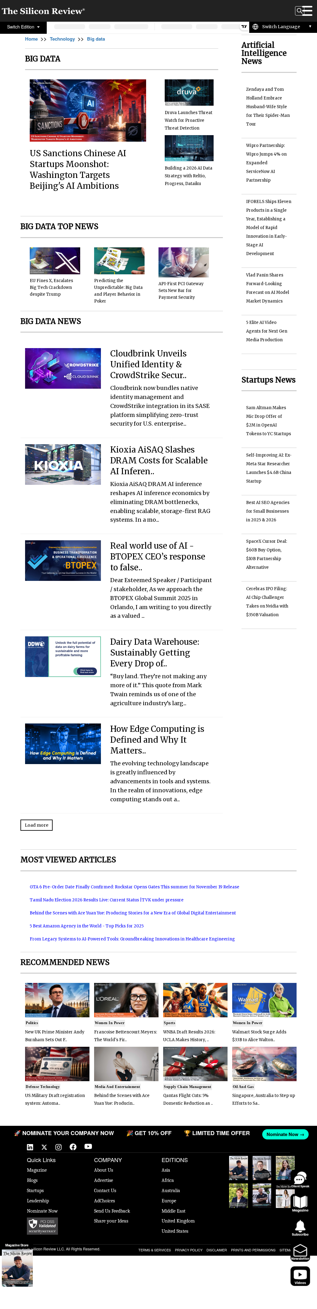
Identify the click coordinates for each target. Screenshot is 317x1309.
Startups (35, 1190)
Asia (166, 1170)
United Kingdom (178, 1221)
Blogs (32, 1180)
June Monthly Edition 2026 (285, 1195)
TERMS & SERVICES (154, 1249)
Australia (171, 1190)
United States (175, 1231)
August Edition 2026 (262, 1165)
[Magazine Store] (17, 1268)
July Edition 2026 (238, 1192)
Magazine (37, 1170)
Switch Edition (21, 27)
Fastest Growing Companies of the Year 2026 (285, 1168)
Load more (36, 825)
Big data (96, 38)
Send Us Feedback (112, 1211)
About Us (103, 1170)
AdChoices (104, 1201)
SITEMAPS (288, 1249)
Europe (169, 1201)
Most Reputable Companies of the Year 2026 (262, 1195)
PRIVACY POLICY (188, 1249)
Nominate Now (42, 1211)
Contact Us (105, 1190)
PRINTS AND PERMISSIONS (253, 1249)
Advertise (103, 1180)
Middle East (173, 1211)
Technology (62, 38)
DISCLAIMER (216, 1249)
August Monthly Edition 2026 (238, 1168)
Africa (168, 1180)
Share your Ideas (111, 1221)
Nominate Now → (283, 1134)
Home (31, 38)
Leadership (38, 1201)
